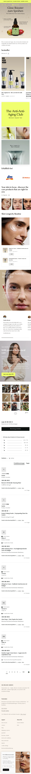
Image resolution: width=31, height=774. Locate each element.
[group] (15, 20)
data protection (5, 740)
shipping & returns (6, 730)
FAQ (2, 727)
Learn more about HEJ (8, 374)
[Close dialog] (28, 753)
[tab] (19, 463)
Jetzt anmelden (5, 769)
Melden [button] (19, 488)
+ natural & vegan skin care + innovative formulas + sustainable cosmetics (15, 1)
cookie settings (5, 745)
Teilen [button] (23, 488)
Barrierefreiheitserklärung (7, 748)
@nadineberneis (6, 333)
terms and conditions (6, 738)
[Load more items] (15, 413)
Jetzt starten (4, 708)
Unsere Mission (20, 722)
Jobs (18, 725)
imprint (3, 743)
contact (3, 725)
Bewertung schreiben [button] (15, 428)
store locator (4, 722)
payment (3, 732)
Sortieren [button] (4, 458)
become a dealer (5, 735)
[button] (6, 389)
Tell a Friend (23, 714)
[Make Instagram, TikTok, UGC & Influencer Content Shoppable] (26, 413)
